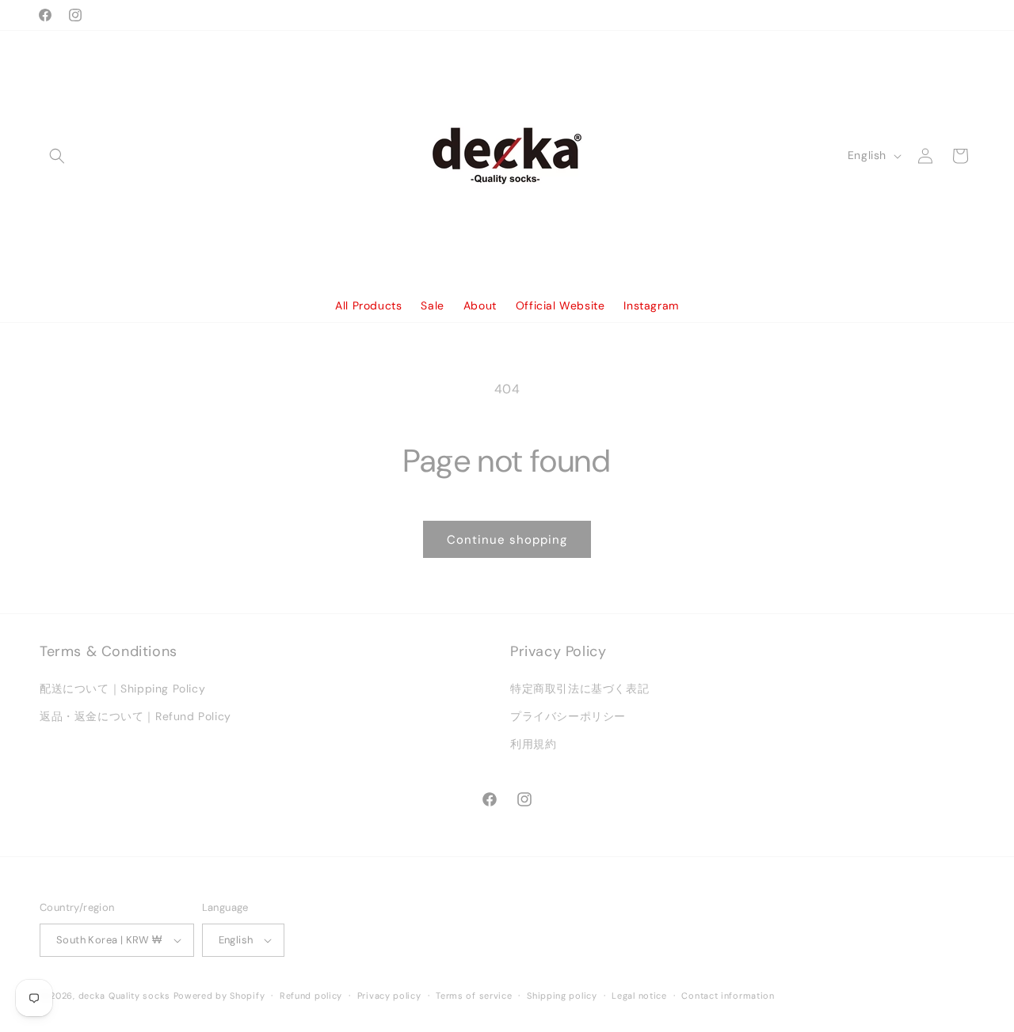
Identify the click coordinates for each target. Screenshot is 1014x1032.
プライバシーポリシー (568, 716)
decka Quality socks (124, 995)
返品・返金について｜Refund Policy (135, 716)
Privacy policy (389, 995)
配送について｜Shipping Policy (122, 688)
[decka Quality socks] (507, 155)
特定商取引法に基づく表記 (579, 688)
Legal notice (639, 995)
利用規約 (533, 744)
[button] (57, 155)
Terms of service (474, 995)
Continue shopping (507, 540)
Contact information (727, 995)
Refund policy (311, 995)
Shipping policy (562, 995)
